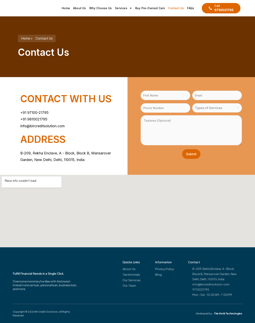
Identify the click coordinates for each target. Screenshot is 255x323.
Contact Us (176, 8)
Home (66, 8)
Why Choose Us (100, 8)
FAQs (190, 8)
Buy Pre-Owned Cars (150, 8)
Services (121, 8)
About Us (79, 8)
